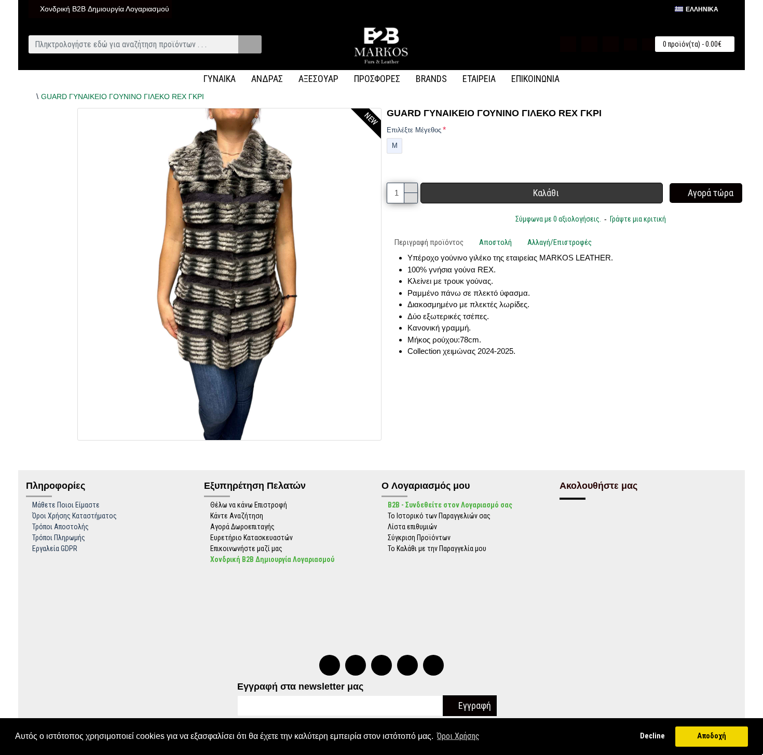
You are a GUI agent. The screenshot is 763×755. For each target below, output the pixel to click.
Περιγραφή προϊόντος (429, 242)
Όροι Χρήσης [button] (458, 736)
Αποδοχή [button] (711, 736)
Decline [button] (652, 736)
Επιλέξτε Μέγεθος (414, 130)
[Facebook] (381, 665)
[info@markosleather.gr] (433, 665)
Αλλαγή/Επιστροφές (559, 242)
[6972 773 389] (355, 665)
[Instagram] (407, 665)
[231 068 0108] (329, 665)
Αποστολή (495, 242)
